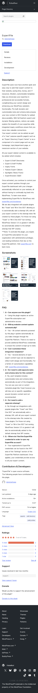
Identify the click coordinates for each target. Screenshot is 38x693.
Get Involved (25, 628)
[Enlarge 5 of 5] (15, 291)
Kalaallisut (10, 665)
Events (22, 632)
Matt (5, 649)
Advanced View (8, 526)
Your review (6, 560)
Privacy (5, 622)
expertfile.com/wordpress (11, 202)
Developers (6, 635)
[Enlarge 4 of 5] (33, 275)
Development (9, 68)
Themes (23, 615)
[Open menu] (35, 3)
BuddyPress (7, 656)
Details (6, 52)
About (4, 611)
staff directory (31, 516)
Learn (4, 628)
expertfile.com (26, 244)
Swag (23, 639)
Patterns (23, 622)
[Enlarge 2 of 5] (33, 259)
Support (7, 73)
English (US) (32, 511)
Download (7, 44)
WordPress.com (9, 646)
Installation (8, 62)
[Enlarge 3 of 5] (15, 275)
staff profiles (31, 520)
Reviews (7, 57)
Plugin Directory (7, 9)
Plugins (22, 618)
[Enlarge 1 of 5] (15, 259)
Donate (24, 635)
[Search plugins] (23, 16)
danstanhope (9, 39)
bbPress (6, 653)
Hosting (5, 618)
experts (22, 516)
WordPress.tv (8, 639)
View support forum (9, 580)
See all (33, 560)
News (4, 615)
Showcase (24, 611)
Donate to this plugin (10, 599)
